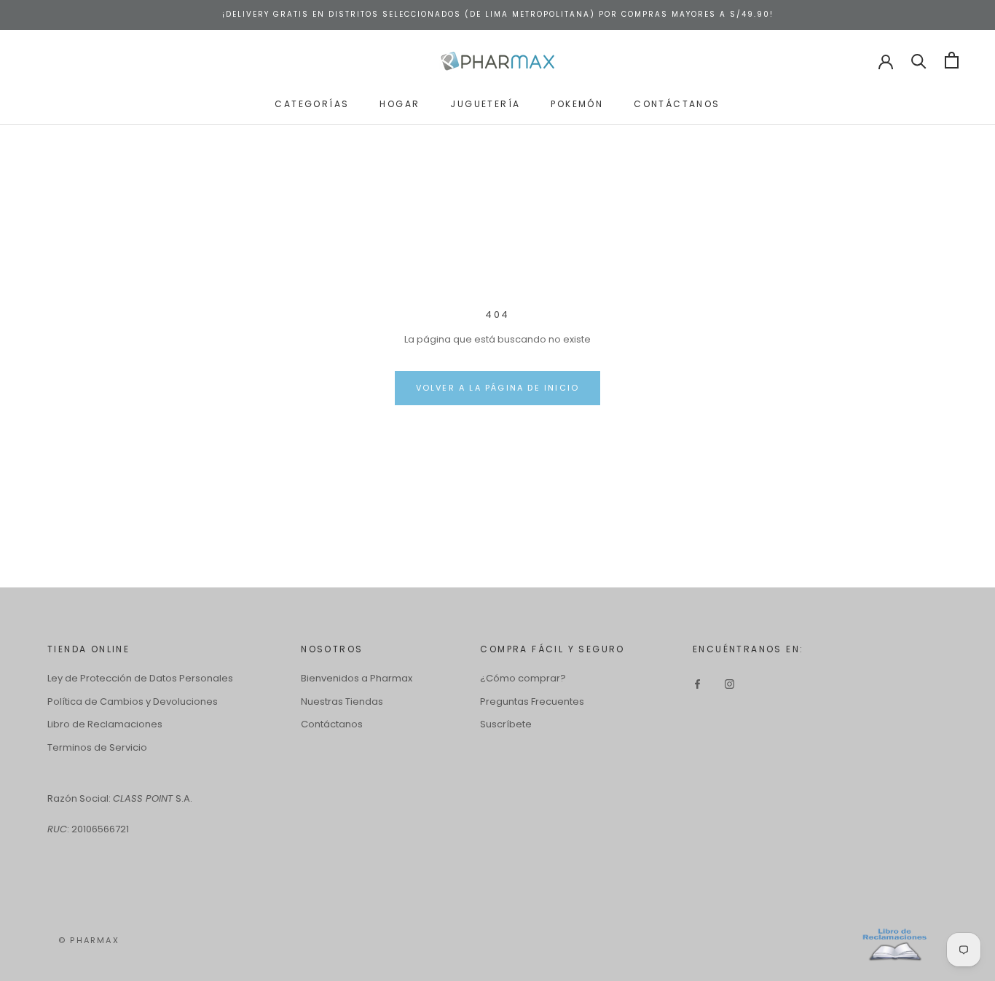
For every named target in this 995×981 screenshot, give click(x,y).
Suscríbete (506, 724)
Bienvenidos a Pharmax (356, 678)
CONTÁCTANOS (677, 103)
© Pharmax (88, 940)
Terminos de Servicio (97, 747)
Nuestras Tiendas (342, 701)
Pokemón (577, 103)
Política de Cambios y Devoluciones (132, 701)
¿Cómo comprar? (523, 678)
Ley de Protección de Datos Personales (140, 678)
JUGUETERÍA (485, 103)
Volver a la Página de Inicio (498, 388)
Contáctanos (332, 724)
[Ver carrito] (952, 60)
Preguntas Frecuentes (532, 701)
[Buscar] (919, 60)
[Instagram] (729, 683)
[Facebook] (697, 683)
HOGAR (399, 103)
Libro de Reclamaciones (104, 724)
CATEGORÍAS (312, 103)
